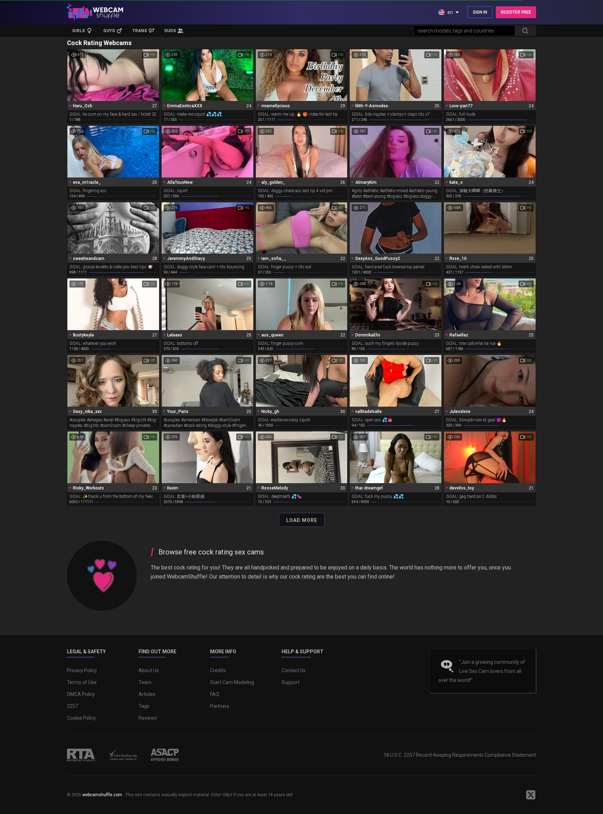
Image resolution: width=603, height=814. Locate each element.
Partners (219, 706)
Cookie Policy (81, 717)
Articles (147, 694)
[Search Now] (525, 31)
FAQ (214, 694)
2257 (72, 706)
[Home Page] (95, 12)
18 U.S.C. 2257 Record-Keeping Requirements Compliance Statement (460, 755)
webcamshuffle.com (102, 794)
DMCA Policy (81, 694)
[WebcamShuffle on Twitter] (531, 795)
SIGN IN (480, 12)
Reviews (148, 717)
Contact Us (294, 670)
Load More (301, 520)
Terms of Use (82, 682)
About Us (149, 670)
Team (145, 682)
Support (290, 682)
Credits (218, 670)
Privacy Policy (82, 670)
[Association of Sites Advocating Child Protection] (165, 755)
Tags (144, 706)
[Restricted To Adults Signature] (81, 755)
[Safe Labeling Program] (123, 755)
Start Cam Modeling (232, 682)
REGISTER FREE (516, 12)
